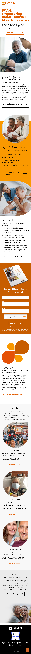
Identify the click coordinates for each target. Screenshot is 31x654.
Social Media (15, 651)
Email (3, 308)
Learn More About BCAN (12, 394)
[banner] (8, 4)
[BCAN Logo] (15, 629)
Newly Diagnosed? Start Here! (12, 105)
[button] (28, 3)
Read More (12, 464)
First (3, 294)
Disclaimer (25, 650)
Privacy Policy (6, 650)
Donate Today (12, 594)
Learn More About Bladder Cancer (12, 173)
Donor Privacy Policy (16, 650)
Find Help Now (12, 32)
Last (3, 301)
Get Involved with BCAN (12, 257)
